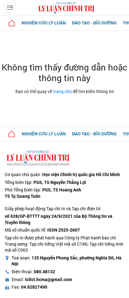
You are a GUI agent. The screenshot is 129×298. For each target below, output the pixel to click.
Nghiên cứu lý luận (44, 23)
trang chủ (62, 91)
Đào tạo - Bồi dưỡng (94, 23)
